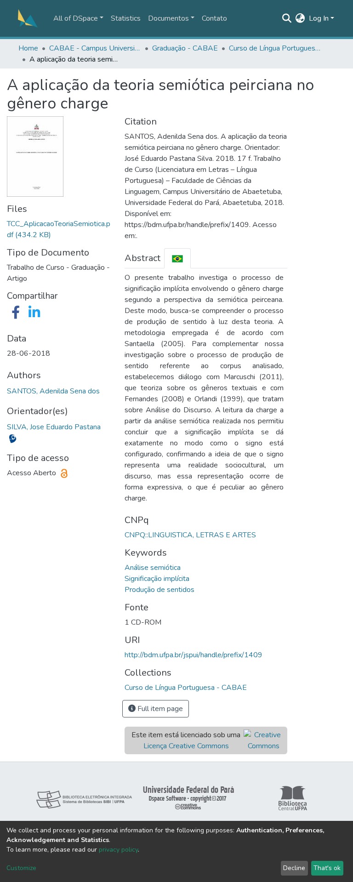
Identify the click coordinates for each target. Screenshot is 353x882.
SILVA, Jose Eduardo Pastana (54, 427)
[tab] (177, 258)
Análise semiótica (153, 568)
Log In (319, 18)
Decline (294, 868)
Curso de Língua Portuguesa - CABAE (275, 48)
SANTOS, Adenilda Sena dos (53, 391)
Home (28, 48)
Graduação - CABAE (185, 48)
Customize (21, 868)
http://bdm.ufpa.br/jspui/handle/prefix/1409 (193, 655)
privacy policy (118, 849)
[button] (300, 18)
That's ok (327, 868)
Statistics (126, 18)
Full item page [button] (159, 709)
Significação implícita (157, 579)
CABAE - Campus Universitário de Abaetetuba (95, 48)
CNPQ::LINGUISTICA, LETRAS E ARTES (190, 535)
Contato (214, 18)
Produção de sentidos (159, 590)
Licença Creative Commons (186, 746)
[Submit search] (287, 18)
